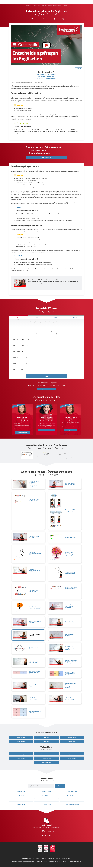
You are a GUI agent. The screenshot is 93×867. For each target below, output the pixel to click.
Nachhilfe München (46, 791)
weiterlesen (66, 459)
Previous (37, 456)
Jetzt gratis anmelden (22, 432)
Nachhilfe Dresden (46, 804)
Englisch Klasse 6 (46, 737)
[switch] (30, 455)
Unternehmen (36, 858)
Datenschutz (51, 858)
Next (75, 456)
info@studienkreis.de (76, 861)
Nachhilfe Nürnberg (72, 791)
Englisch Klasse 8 (21, 741)
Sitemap (58, 858)
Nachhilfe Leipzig (21, 804)
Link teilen (78, 68)
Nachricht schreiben (46, 835)
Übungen (51, 18)
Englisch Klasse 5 (21, 737)
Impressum (43, 858)
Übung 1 (18, 317)
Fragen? (60, 18)
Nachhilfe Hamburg (20, 800)
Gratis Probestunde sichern (46, 430)
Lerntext (42, 18)
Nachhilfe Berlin (21, 791)
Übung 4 (75, 317)
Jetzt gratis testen (46, 157)
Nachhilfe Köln (21, 795)
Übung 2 (37, 317)
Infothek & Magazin (26, 858)
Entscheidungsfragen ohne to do (46, 78)
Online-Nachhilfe (48, 426)
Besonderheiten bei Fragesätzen (46, 74)
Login (68, 858)
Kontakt (64, 858)
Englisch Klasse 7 (72, 737)
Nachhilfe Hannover (46, 800)
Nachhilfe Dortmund (72, 795)
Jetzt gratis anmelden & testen (47, 389)
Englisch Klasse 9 (46, 741)
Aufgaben (46, 753)
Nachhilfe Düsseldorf (46, 795)
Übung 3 (56, 317)
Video (32, 18)
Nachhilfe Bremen (72, 800)
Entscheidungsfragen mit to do (46, 76)
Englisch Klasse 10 (72, 741)
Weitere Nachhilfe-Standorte (72, 804)
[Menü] (31, 454)
